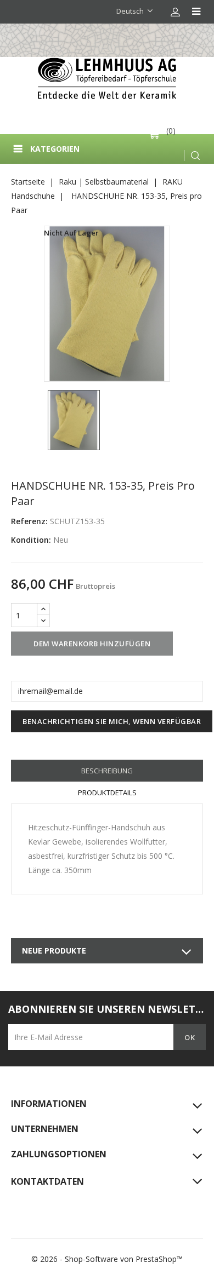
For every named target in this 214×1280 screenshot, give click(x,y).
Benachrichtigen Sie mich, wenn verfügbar (111, 721)
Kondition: (31, 540)
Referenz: (29, 521)
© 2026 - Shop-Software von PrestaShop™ (107, 1259)
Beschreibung (107, 771)
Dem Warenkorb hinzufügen (91, 643)
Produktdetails (107, 792)
